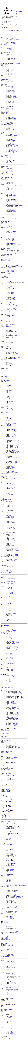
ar (9, 679)
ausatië (13, 273)
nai (6, 172)
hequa (9, 132)
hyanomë (15, 96)
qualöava (13, 91)
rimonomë (15, 531)
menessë (16, 462)
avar (14, 160)
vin (11, 74)
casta (16, 911)
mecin (6, 729)
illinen (14, 57)
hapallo (18, 349)
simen (11, 401)
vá (5, 258)
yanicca (13, 129)
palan (5, 44)
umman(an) (14, 105)
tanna (11, 870)
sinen (14, 211)
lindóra (15, 529)
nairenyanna (18, 897)
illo (15, 351)
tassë (11, 851)
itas (13, 439)
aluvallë (14, 594)
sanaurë (19, 244)
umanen (16, 207)
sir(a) (11, 404)
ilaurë (8, 236)
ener (11, 362)
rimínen (16, 203)
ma (11, 481)
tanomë (22, 444)
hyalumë (15, 97)
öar (13, 161)
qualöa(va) (13, 92)
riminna (15, 728)
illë (13, 60)
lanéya (14, 613)
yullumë (6, 938)
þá (9, 52)
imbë (6, 84)
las (14, 487)
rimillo (16, 354)
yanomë (17, 451)
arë (5, 66)
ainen (15, 200)
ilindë (14, 58)
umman (13, 102)
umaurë (13, 788)
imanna (18, 719)
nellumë (8, 875)
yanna (7, 1008)
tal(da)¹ (14, 196)
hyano (6, 741)
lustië (12, 271)
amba (8, 950)
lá (9, 608)
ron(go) (11, 799)
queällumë (8, 821)
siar (12, 860)
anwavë (13, 218)
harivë (12, 225)
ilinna (15, 309)
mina (9, 428)
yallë (9, 127)
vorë (12, 82)
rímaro (16, 332)
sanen (20, 214)
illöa (12, 86)
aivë (13, 106)
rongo (11, 797)
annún (12, 136)
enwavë (13, 42)
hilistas (11, 468)
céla (13, 545)
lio (10, 570)
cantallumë (8, 345)
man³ (11, 994)
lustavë (12, 270)
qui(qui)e (14, 1004)
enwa (10, 1038)
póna (12, 343)
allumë (11, 592)
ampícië (11, 501)
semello (16, 352)
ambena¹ (13, 578)
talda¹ (14, 195)
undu (6, 259)
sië (10, 880)
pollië (5, 377)
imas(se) (16, 447)
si (9, 391)
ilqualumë (10, 228)
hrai (11, 168)
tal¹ (14, 194)
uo (6, 921)
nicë (10, 34)
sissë (10, 393)
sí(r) (10, 620)
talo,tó (11, 847)
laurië (7, 371)
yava (11, 1014)
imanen (17, 201)
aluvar (11, 591)
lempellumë (8, 326)
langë (13, 316)
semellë (15, 430)
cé (11, 535)
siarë (12, 861)
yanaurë (16, 247)
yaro (16, 335)
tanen (13, 467)
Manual (19, 17)
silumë (16, 145)
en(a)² (11, 804)
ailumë (7, 112)
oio (10, 287)
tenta (12, 70)
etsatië (13, 275)
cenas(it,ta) (14, 423)
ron (10, 796)
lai (10, 966)
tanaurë (13, 243)
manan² (11, 1016)
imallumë (24, 143)
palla (13, 324)
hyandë (16, 251)
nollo (12, 73)
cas (15, 910)
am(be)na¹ (13, 581)
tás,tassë (11, 853)
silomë (6, 922)
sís (10, 392)
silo (11, 384)
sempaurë (15, 640)
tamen (12, 869)
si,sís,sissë (11, 395)
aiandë (11, 134)
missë (6, 476)
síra (11, 864)
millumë (11, 658)
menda (11, 38)
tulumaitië (8, 731)
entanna (13, 903)
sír (10, 619)
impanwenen (22, 205)
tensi (12, 69)
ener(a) (11, 364)
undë (10, 502)
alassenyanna (9, 340)
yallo (7, 999)
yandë (18, 250)
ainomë (7, 111)
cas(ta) (16, 912)
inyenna (6, 380)
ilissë (14, 308)
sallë (19, 440)
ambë (11, 562)
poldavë (12, 809)
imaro (19, 334)
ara (9, 680)
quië (13, 1003)
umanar (13, 786)
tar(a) (12, 190)
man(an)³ (12, 997)
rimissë (15, 433)
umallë (14, 437)
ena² (10, 802)
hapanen (16, 206)
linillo (16, 353)
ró (8, 836)
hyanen (16, 199)
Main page (19, 9)
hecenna (11, 122)
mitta (12, 183)
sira (11, 403)
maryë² (12, 152)
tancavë (13, 220)
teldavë (6, 325)
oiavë (10, 286)
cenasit (13, 420)
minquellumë (10, 267)
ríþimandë (14, 154)
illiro (16, 331)
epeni (11, 174)
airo (14, 330)
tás (10, 850)
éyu (23, 282)
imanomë (17, 718)
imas (16, 445)
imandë (20, 253)
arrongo (7, 733)
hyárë (12, 859)
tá (9, 839)
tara (11, 189)
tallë (12, 506)
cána (7, 166)
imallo (19, 356)
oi (9, 284)
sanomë (11, 849)
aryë (10, 78)
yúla (11, 588)
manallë (11, 409)
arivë (12, 226)
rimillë (15, 435)
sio (10, 385)
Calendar (19, 14)
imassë (16, 446)
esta (7, 684)
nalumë (8, 791)
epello (12, 71)
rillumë (8, 346)
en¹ (12, 842)
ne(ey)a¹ (14, 141)
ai (10, 543)
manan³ (11, 995)
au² (11, 424)
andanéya (13, 522)
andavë (15, 135)
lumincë (14, 36)
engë (10, 49)
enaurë (17, 242)
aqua (7, 79)
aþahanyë (14, 231)
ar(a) (10, 681)
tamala (19, 187)
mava (12, 1013)
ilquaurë (13, 62)
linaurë (8, 248)
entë (9, 367)
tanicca (12, 517)
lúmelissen (13, 146)
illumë (12, 81)
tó (10, 845)
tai (9, 840)
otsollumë (9, 769)
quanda (13, 59)
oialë (7, 277)
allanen (14, 204)
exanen (15, 98)
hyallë (14, 95)
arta (6, 276)
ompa (12, 342)
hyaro (16, 329)
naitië (6, 474)
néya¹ (13, 140)
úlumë (22, 55)
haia (14, 441)
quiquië (13, 1001)
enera (11, 363)
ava (5, 682)
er (4, 65)
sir (10, 402)
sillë (12, 509)
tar (11, 188)
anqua (6, 45)
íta (13, 315)
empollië (7, 379)
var (11, 162)
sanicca (12, 516)
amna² (6, 64)
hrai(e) (11, 171)
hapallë (17, 39)
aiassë (13, 117)
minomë (10, 311)
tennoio (12, 338)
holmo (18, 357)
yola (11, 587)
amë (11, 571)
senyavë (7, 956)
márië (6, 376)
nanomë (8, 790)
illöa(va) (13, 89)
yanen (7, 1006)
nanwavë (13, 43)
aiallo (15, 118)
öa (17, 158)
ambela (16, 322)
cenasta (13, 421)
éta (10, 281)
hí (9, 389)
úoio (11, 593)
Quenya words (20, 11)
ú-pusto (12, 138)
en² (10, 801)
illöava (12, 87)
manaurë (15, 649)
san (9, 781)
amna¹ (12, 579)
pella (20, 185)
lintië (6, 736)
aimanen (8, 412)
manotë (13, 411)
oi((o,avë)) (11, 288)
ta (9, 76)
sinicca (12, 518)
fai (14, 176)
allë (12, 436)
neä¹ (13, 139)
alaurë (13, 240)
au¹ (10, 157)
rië (10, 665)
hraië (11, 169)
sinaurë (13, 648)
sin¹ (10, 881)
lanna (6, 155)
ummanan (14, 103)
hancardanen (14, 465)
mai (10, 987)
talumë (13, 144)
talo (11, 844)
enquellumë (8, 773)
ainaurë (12, 101)
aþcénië (16, 265)
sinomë (11, 390)
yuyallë (14, 429)
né (9, 50)
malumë (11, 998)
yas (5, 1005)
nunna (8, 260)
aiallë (12, 109)
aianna (14, 119)
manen (11, 408)
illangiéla (18, 63)
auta (10, 48)
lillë (14, 434)
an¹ (8, 368)
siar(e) (13, 863)
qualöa (12, 90)
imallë (17, 442)
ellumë (11, 657)
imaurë (16, 245)
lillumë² (14, 532)
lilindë (10, 254)
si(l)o (11, 386)
